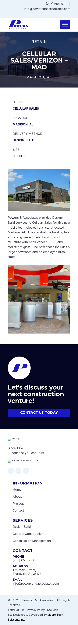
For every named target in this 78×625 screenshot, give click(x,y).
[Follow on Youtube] (69, 14)
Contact (18, 510)
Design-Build (22, 527)
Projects (18, 503)
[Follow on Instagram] (65, 14)
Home (17, 489)
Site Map (52, 609)
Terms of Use (16, 609)
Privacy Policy (36, 609)
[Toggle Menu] (65, 25)
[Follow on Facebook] (61, 14)
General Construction (28, 534)
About (17, 496)
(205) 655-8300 (57, 4)
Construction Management (32, 541)
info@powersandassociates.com (47, 9)
